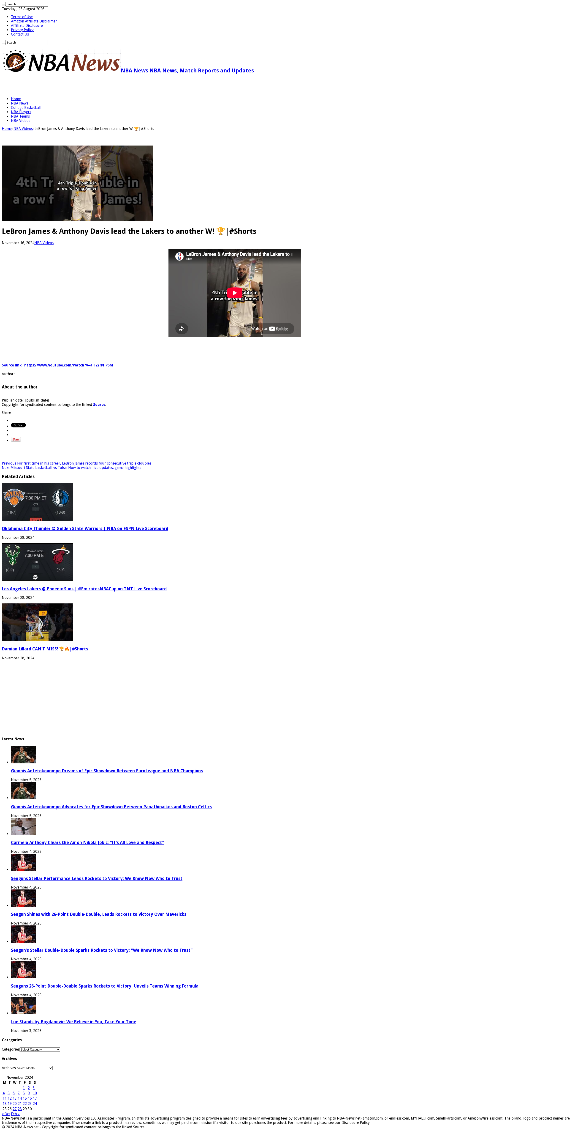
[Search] (3, 5)
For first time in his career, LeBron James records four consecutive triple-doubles (76, 463)
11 (5, 1098)
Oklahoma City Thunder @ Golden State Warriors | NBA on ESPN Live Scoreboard (85, 528)
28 (20, 1109)
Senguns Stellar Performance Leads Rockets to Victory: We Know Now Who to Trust (96, 878)
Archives (9, 1068)
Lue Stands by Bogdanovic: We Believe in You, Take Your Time (73, 1021)
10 (35, 1093)
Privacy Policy (22, 30)
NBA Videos (20, 120)
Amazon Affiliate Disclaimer (34, 21)
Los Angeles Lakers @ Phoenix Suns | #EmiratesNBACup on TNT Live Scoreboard (84, 588)
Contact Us (20, 34)
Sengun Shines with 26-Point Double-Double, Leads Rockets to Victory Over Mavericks (98, 914)
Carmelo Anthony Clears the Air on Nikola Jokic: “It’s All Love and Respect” (87, 842)
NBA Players (21, 112)
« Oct (6, 1114)
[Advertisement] (55, 85)
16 (30, 1098)
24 (35, 1103)
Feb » (15, 1114)
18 (5, 1103)
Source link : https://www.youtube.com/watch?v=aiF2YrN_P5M (57, 365)
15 (25, 1098)
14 (20, 1098)
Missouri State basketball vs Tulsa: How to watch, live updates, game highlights (71, 467)
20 (15, 1103)
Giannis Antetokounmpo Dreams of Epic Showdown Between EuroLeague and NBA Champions (107, 770)
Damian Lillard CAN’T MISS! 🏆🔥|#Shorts (45, 649)
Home (16, 99)
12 (10, 1098)
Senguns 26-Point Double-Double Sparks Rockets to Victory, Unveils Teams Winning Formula (104, 986)
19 (10, 1103)
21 (20, 1103)
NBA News (19, 103)
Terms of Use (22, 17)
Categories (10, 1049)
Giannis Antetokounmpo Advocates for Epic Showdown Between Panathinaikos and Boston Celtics (111, 806)
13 (15, 1098)
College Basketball (26, 107)
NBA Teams (20, 116)
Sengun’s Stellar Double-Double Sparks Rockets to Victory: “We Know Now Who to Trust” (102, 950)
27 (15, 1109)
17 (35, 1098)
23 (30, 1103)
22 (25, 1103)
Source (99, 404)
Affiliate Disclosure (27, 25)
